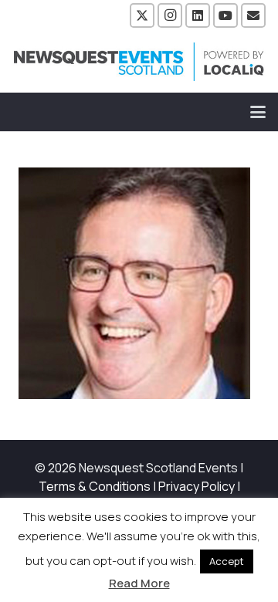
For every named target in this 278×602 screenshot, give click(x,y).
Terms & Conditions (95, 486)
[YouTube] (225, 15)
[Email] (253, 15)
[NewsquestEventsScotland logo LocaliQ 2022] (139, 61)
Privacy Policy (196, 486)
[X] (142, 15)
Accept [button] (226, 561)
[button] (258, 112)
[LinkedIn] (197, 15)
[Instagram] (170, 15)
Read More (139, 583)
